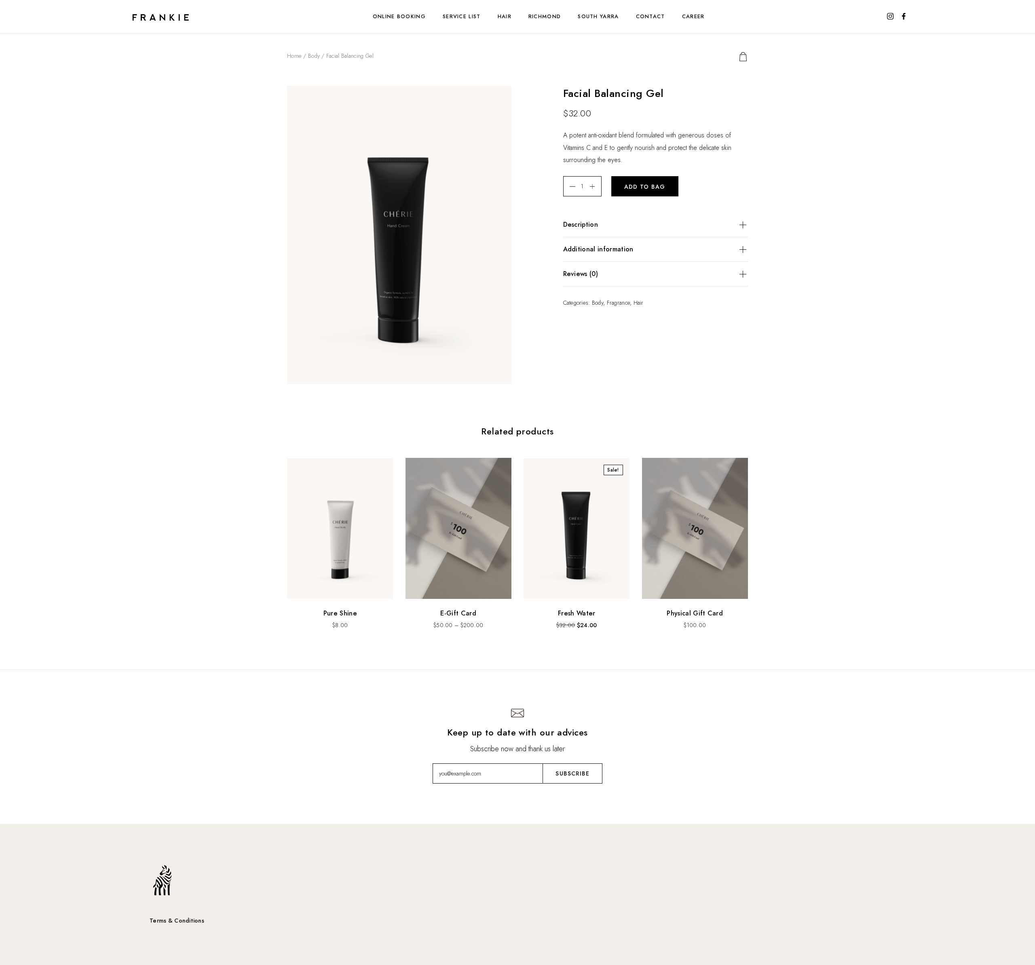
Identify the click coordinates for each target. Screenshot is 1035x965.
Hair (504, 16)
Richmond (544, 16)
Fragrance (618, 303)
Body (314, 56)
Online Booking (399, 16)
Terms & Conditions (177, 921)
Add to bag (644, 187)
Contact (650, 16)
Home (294, 56)
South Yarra (598, 16)
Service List (462, 16)
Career (693, 16)
